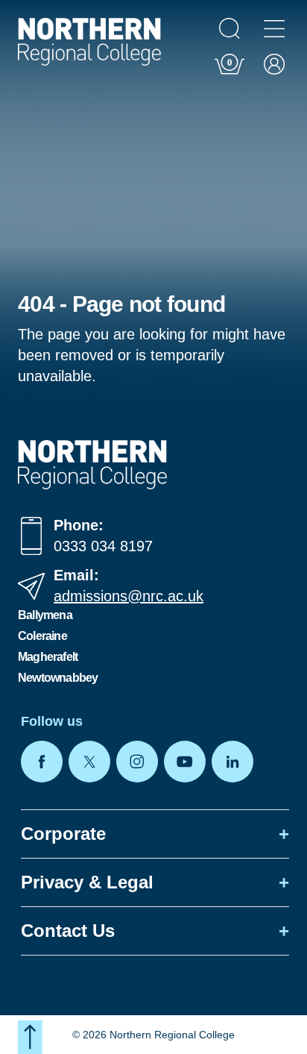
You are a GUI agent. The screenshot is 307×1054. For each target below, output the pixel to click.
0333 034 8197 (103, 546)
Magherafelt (47, 656)
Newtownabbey (58, 677)
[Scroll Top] (30, 1037)
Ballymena (45, 615)
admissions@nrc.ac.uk (128, 596)
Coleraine (42, 636)
